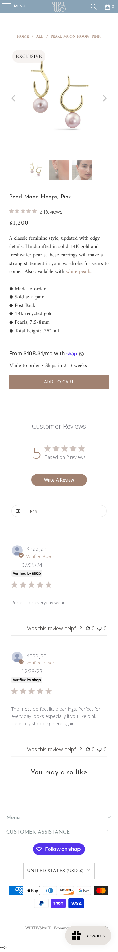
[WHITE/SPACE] (59, 6)
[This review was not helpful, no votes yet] (99, 628)
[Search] (94, 6)
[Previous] (14, 98)
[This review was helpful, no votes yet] (88, 628)
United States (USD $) (55, 870)
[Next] (104, 98)
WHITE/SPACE (38, 928)
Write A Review (59, 480)
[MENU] (3, 6)
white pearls (78, 271)
